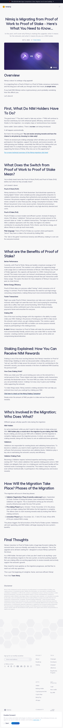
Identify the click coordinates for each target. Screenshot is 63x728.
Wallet (37, 685)
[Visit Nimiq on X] (5, 666)
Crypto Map (39, 694)
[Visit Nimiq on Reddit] (11, 666)
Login (51, 686)
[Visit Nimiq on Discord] (21, 666)
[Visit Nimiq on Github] (14, 666)
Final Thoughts (16, 539)
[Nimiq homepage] (7, 7)
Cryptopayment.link (41, 691)
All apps (38, 700)
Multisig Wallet (40, 688)
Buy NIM (52, 692)
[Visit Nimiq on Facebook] (27, 666)
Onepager (53, 659)
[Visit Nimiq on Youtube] (18, 666)
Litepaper (53, 665)
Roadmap (38, 662)
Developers (53, 662)
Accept (17, 723)
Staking (38, 665)
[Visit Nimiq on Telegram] (8, 666)
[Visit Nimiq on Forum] (24, 666)
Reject (7, 723)
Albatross (53, 668)
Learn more (36, 719)
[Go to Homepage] (7, 710)
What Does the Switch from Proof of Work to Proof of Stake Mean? (29, 169)
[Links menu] (59, 7)
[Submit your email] (30, 659)
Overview (12, 75)
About (37, 659)
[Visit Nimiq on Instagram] (31, 666)
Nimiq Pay (38, 697)
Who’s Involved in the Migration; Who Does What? (30, 414)
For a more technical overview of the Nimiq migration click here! (26, 152)
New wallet (53, 689)
